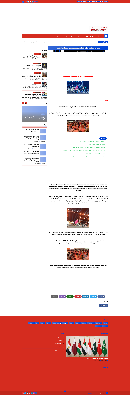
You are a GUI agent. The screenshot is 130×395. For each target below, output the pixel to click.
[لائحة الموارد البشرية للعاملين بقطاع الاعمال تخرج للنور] (44, 93)
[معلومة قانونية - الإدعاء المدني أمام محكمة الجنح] (44, 65)
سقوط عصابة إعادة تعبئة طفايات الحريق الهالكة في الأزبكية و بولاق (25, 42)
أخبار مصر (92, 36)
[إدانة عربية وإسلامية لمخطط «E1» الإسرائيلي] (43, 131)
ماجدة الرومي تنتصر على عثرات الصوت (97, 144)
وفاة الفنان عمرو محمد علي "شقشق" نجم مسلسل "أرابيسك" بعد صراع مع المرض (89, 147)
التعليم (62, 36)
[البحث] (23, 2)
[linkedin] (33, 2)
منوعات (97, 326)
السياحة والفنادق (50, 36)
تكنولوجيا (57, 36)
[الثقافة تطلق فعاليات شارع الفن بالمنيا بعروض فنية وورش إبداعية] (43, 153)
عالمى (83, 36)
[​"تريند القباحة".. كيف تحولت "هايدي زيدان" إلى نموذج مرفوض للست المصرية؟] (44, 74)
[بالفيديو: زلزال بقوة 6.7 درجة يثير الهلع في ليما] (43, 146)
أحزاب (105, 323)
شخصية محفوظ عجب (36, 85)
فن (66, 36)
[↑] (65, 391)
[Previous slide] (26, 103)
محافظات (30, 323)
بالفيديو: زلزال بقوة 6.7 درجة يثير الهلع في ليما (31, 145)
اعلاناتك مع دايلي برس (82, 1)
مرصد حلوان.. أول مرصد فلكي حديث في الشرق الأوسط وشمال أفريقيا (31, 159)
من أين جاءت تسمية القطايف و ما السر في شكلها (35, 118)
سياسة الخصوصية (95, 1)
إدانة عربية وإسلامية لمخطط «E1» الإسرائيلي (52, 42)
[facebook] (37, 2)
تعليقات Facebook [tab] (103, 305)
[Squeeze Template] (107, 393)
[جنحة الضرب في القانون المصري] (44, 55)
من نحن (101, 1)
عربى (87, 36)
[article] (34, 114)
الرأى (71, 323)
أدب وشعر (90, 323)
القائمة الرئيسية (99, 36)
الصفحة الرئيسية (84, 51)
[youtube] (26, 2)
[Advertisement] (65, 15)
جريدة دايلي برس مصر (90, 393)
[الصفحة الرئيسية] (106, 36)
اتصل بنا (89, 1)
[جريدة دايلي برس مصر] (98, 29)
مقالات (104, 326)
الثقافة (77, 323)
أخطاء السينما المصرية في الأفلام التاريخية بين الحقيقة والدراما (92, 141)
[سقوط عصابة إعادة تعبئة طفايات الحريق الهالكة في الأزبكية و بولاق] (43, 137)
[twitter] (28, 2)
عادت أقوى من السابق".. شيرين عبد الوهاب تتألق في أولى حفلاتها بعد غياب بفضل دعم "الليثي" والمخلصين (84, 151)
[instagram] (35, 2)
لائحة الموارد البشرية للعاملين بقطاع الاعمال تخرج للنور (33, 95)
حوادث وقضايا (72, 36)
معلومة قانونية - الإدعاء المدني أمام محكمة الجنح (32, 66)
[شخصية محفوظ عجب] (44, 84)
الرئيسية (105, 1)
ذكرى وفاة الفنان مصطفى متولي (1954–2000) (95, 154)
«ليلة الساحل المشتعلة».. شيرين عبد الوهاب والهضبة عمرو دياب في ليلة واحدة (89, 157)
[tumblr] (30, 2)
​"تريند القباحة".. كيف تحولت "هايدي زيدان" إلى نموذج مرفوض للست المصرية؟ (31, 75)
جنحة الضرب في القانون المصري (33, 56)
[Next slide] (23, 103)
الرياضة (78, 36)
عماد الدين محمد (104, 360)
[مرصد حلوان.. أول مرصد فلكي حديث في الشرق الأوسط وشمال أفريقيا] (43, 159)
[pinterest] (30, 393)
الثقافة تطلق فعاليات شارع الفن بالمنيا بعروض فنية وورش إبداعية (31, 152)
